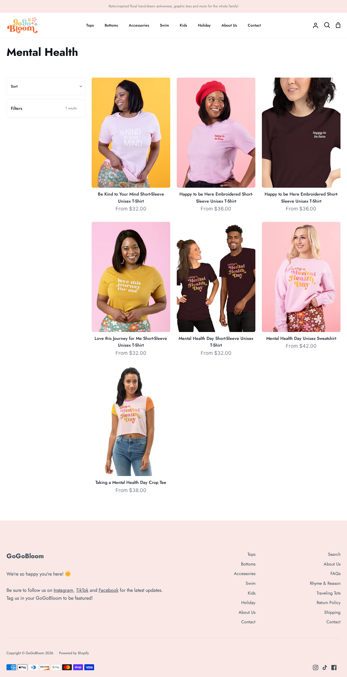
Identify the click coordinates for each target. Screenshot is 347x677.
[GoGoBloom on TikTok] (324, 667)
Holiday (248, 602)
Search (334, 554)
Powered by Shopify (74, 653)
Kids (251, 593)
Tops (251, 554)
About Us (247, 612)
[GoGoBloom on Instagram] (315, 667)
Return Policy (328, 602)
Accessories (244, 573)
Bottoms (248, 564)
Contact (248, 622)
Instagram (63, 590)
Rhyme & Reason (325, 583)
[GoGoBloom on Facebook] (334, 667)
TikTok (82, 590)
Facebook (108, 590)
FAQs (335, 573)
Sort (14, 86)
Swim (250, 583)
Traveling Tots (328, 593)
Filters (44, 108)
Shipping (332, 612)
